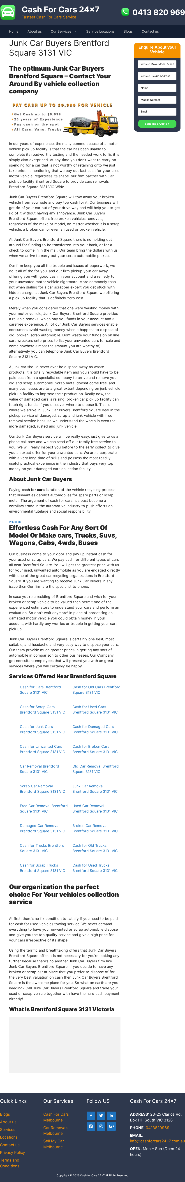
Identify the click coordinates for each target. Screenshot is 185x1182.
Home (13, 31)
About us (35, 31)
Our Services (61, 31)
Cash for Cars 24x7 (92, 1175)
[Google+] (111, 1126)
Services (7, 1129)
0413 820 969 (158, 12)
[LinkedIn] (111, 1116)
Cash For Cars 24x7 (60, 9)
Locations (9, 1137)
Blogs (128, 31)
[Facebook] (91, 1116)
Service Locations (100, 31)
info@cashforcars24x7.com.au (157, 1141)
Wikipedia (15, 521)
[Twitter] (101, 1116)
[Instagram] (101, 1126)
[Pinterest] (91, 1126)
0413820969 (157, 1128)
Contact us (150, 31)
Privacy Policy (12, 1152)
